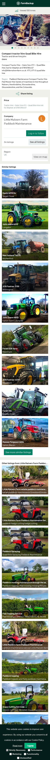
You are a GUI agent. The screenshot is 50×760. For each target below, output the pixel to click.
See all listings (37, 142)
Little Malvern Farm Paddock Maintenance (17, 121)
